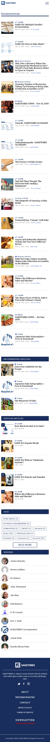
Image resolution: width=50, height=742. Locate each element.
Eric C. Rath (16, 621)
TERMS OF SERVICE (25, 712)
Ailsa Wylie (33, 246)
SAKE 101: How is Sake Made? (30, 44)
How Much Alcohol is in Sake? (29, 426)
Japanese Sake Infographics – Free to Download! (30, 338)
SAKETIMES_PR (35, 164)
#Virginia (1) (8, 538)
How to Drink (23, 198)
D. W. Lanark (35, 29)
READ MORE (25, 545)
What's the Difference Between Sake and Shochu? (30, 495)
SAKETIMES (35, 106)
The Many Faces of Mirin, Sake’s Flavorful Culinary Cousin (31, 299)
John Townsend (36, 46)
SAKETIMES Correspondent (23, 630)
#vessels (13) (38, 538)
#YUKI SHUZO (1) (10, 519)
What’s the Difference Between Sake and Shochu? (30, 279)
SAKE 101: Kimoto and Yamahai (30, 477)
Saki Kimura (16, 604)
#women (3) (40, 528)
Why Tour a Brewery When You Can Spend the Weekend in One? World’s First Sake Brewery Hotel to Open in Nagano (32, 67)
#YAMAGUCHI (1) (10, 528)
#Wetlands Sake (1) (25, 533)
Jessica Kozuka (17, 561)
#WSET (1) (26, 528)
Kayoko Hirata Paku (19, 647)
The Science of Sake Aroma (28, 162)
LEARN (20, 22)
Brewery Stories (24, 61)
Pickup (20, 334)
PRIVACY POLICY (25, 708)
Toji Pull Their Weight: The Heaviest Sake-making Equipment (28, 183)
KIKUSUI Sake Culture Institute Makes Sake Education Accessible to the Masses (32, 261)
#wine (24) (8, 533)
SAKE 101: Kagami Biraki (27, 443)
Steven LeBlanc (36, 73)
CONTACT (25, 703)
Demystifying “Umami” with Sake (32, 220)
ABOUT (25, 692)
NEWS (20, 101)
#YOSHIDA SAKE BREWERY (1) (16, 524)
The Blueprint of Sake (25, 401)
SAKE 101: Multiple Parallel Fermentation (28, 26)
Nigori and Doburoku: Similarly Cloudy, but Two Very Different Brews (31, 242)
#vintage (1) (23, 538)
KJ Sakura (15, 578)
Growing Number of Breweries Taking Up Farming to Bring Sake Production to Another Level (31, 86)
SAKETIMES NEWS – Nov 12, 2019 (32, 104)
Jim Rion (14, 595)
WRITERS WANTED (25, 697)
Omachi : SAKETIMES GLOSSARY (31, 123)
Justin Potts (16, 638)
